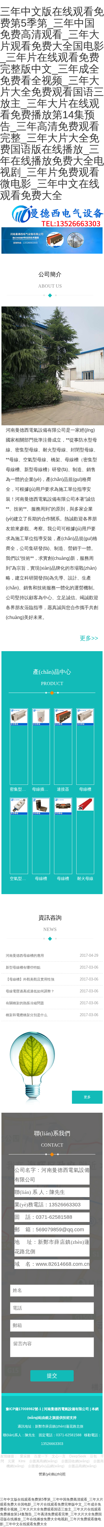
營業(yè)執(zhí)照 (52, 1474)
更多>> (89, 638)
